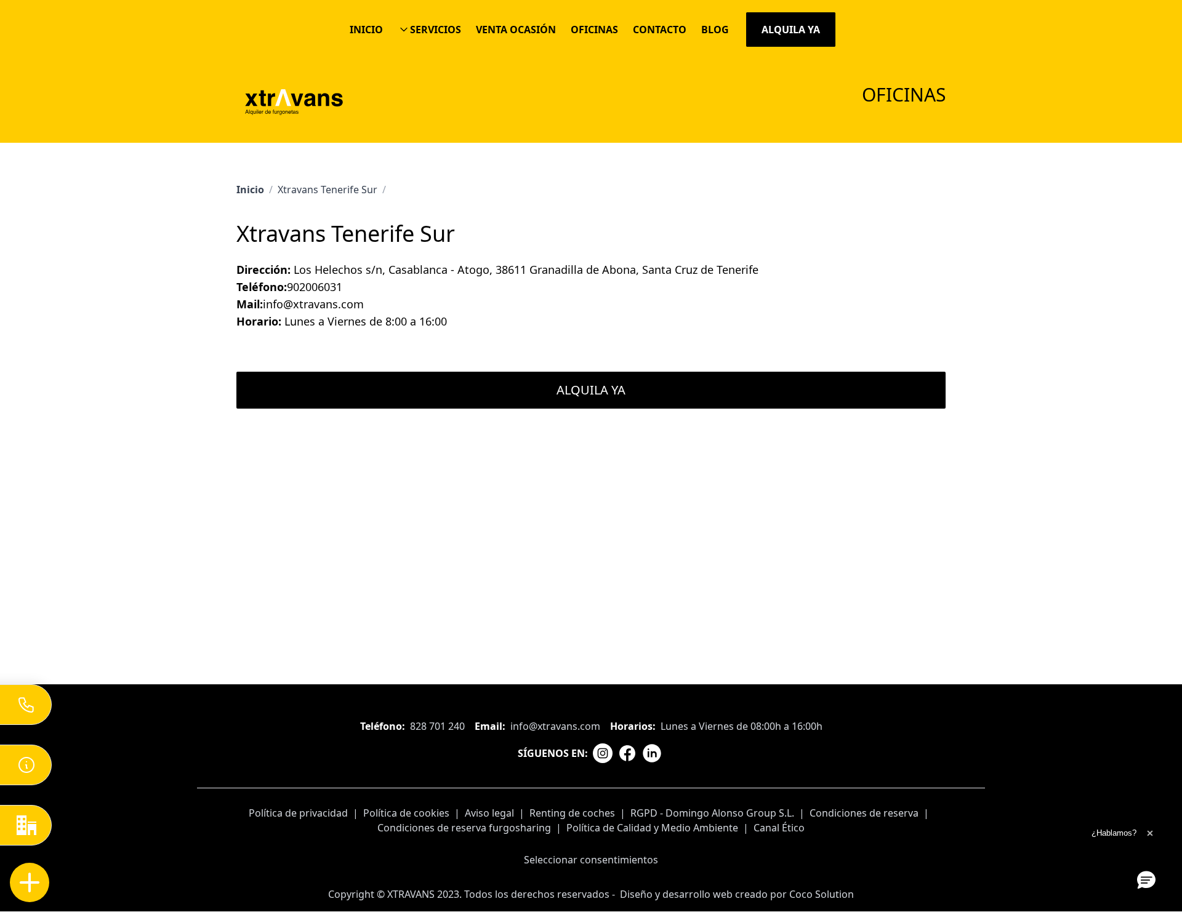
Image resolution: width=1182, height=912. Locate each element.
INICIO (366, 29)
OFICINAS (594, 29)
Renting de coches (572, 813)
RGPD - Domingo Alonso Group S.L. (712, 813)
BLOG (715, 29)
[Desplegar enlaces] (30, 883)
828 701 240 (437, 726)
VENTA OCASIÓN (516, 29)
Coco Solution (821, 894)
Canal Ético (779, 827)
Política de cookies (406, 813)
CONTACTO (659, 29)
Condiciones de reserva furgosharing (464, 827)
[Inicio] (294, 101)
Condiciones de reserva (864, 813)
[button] (1146, 879)
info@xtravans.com (555, 726)
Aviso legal (489, 813)
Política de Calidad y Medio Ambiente (652, 827)
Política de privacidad (298, 813)
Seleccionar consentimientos (591, 859)
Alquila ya (791, 29)
